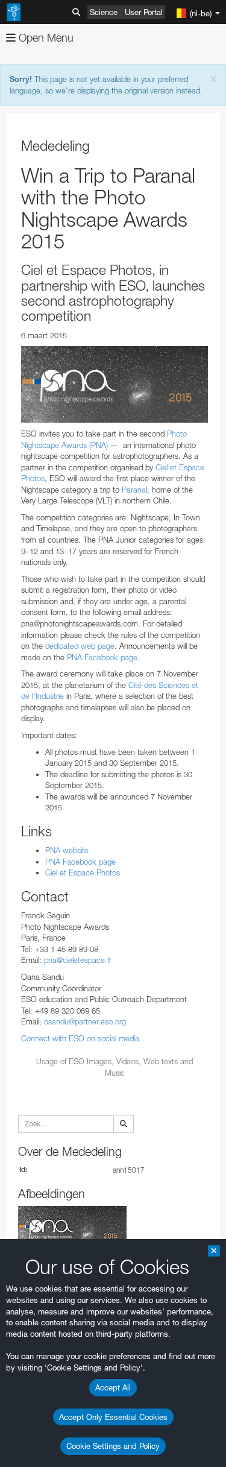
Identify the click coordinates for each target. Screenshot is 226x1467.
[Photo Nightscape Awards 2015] (114, 384)
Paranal (134, 489)
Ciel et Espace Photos (82, 872)
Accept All (113, 1387)
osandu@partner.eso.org (85, 1021)
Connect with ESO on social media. (81, 1038)
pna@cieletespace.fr (77, 960)
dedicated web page (80, 646)
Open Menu (45, 37)
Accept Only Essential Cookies (113, 1417)
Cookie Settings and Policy (113, 1446)
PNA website (67, 850)
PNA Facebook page (102, 657)
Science (104, 12)
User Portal (144, 12)
